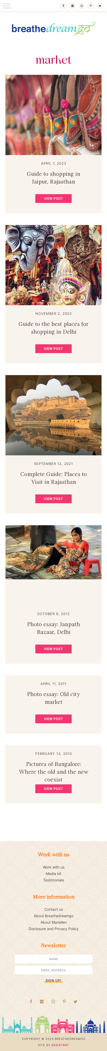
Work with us (53, 867)
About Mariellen (54, 922)
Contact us (53, 909)
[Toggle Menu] (7, 5)
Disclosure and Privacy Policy (53, 928)
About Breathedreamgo (53, 916)
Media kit (53, 873)
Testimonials (53, 880)
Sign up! (53, 980)
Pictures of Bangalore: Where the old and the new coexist (54, 772)
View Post (53, 198)
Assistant (60, 1045)
